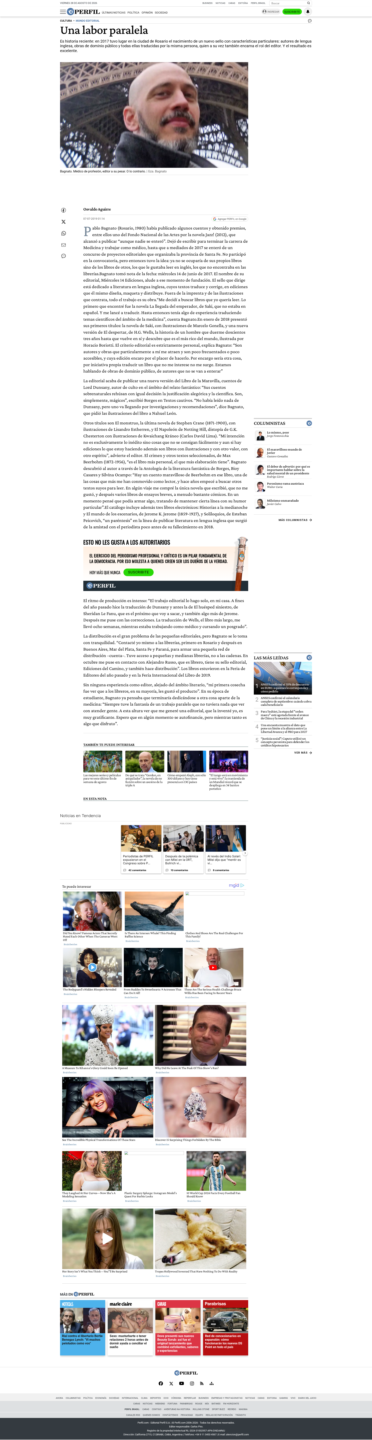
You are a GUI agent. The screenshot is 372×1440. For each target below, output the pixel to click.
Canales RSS (133, 1415)
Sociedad (161, 12)
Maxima (243, 1409)
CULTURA (66, 20)
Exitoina (272, 1398)
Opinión (147, 12)
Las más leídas (271, 657)
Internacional (130, 1398)
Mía (207, 1403)
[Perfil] (84, 1294)
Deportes (155, 1398)
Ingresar (273, 11)
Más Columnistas (293, 520)
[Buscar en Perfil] (308, 3)
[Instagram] (192, 1384)
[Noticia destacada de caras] (178, 1305)
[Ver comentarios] (309, 22)
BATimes (216, 1403)
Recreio (232, 1409)
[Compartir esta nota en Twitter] (63, 221)
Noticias (220, 3)
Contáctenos (170, 1415)
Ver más (301, 752)
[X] (171, 1384)
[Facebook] (161, 1383)
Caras (231, 3)
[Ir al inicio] (83, 11)
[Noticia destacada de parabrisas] (225, 1305)
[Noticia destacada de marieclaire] (130, 1305)
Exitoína (243, 3)
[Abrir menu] (63, 12)
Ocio (166, 1398)
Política (133, 12)
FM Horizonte (231, 1403)
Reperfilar (190, 1398)
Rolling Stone (201, 1409)
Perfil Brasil (258, 3)
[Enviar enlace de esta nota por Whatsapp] (63, 233)
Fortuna (172, 1403)
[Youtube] (181, 1384)
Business (207, 3)
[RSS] (201, 1384)
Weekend (160, 1403)
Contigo (156, 1409)
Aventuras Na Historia (177, 1409)
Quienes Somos (151, 1415)
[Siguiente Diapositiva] (245, 853)
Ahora (59, 1398)
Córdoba (176, 1398)
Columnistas (269, 423)
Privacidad (187, 1415)
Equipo (199, 1415)
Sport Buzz (218, 1409)
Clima (144, 1398)
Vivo (293, 1398)
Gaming (283, 1398)
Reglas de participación (219, 1415)
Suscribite (292, 11)
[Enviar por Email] (63, 245)
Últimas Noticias (113, 12)
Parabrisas (186, 1403)
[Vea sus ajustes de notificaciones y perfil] (308, 11)
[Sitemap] (212, 1384)
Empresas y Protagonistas (227, 1398)
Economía (100, 1398)
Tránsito (240, 1415)
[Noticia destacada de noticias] (82, 1305)
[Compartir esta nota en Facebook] (63, 210)
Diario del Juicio (307, 1398)
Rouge (198, 1403)
